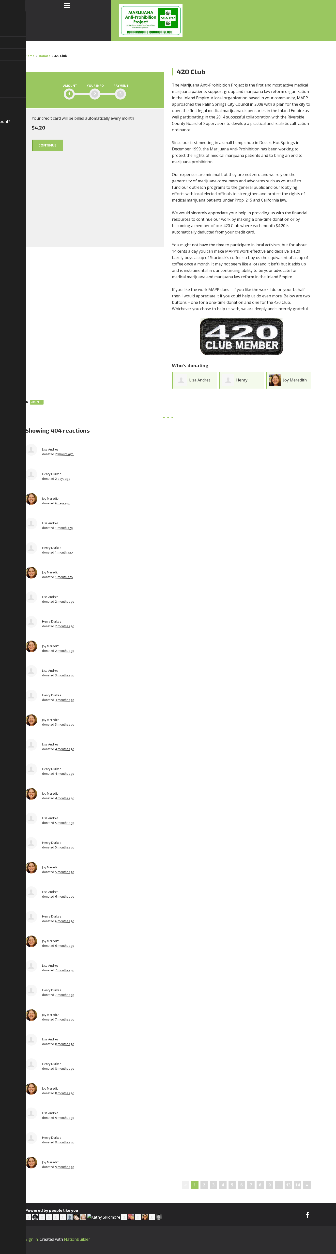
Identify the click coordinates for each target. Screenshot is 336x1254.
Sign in (31, 1239)
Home (29, 56)
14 (297, 1185)
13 (288, 1185)
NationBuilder (77, 1239)
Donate (44, 56)
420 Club (36, 402)
